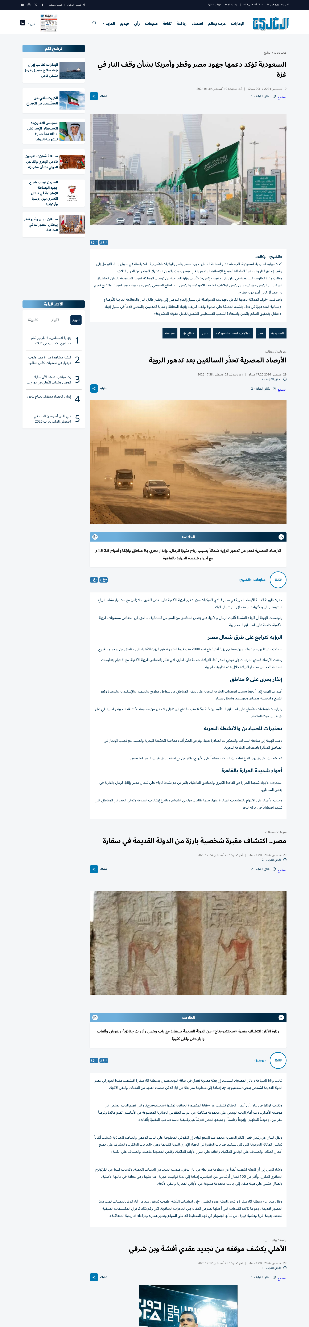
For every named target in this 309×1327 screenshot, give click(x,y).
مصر (205, 333)
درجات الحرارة (214, 4)
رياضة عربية (270, 1240)
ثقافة (167, 24)
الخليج (267, 53)
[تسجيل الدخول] (84, 5)
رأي (137, 24)
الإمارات (237, 24)
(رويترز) (260, 1060)
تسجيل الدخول (74, 5)
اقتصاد (197, 24)
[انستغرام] (29, 4)
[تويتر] (35, 4)
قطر (260, 333)
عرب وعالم (217, 24)
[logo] (271, 24)
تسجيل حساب (55, 5)
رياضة (181, 24)
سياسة (170, 333)
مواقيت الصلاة (232, 4)
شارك (103, 96)
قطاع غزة (188, 333)
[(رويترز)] (278, 1060)
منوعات (151, 24)
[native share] (94, 96)
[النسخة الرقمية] (49, 24)
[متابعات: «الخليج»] (278, 579)
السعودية (277, 333)
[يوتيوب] (22, 4)
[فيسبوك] (42, 4)
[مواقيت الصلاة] (22, 24)
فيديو (124, 24)
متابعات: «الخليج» (251, 579)
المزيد (110, 24)
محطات (270, 352)
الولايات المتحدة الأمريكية (233, 333)
